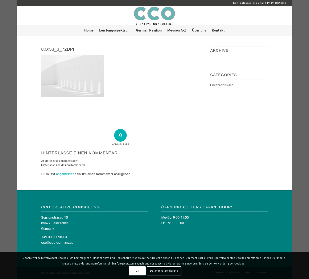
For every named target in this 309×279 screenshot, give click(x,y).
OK (137, 270)
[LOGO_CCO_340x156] (154, 15)
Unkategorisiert (221, 85)
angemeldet (65, 174)
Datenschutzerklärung (164, 270)
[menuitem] (89, 30)
